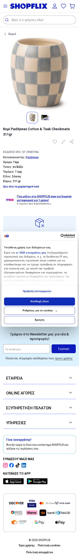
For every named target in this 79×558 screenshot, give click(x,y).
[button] (5, 6)
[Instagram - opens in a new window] (6, 465)
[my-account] (55, 6)
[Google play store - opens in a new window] (37, 481)
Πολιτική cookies (49, 545)
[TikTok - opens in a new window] (18, 465)
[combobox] (39, 19)
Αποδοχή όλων (39, 301)
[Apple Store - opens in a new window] (14, 481)
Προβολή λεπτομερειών (37, 291)
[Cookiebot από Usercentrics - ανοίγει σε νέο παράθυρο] (58, 236)
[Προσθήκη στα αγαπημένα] (55, 141)
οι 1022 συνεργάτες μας (31, 252)
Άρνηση (39, 319)
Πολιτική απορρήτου (39, 552)
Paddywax (32, 157)
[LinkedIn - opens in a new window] (24, 465)
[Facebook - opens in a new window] (12, 465)
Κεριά (12, 34)
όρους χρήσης (64, 358)
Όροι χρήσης (27, 545)
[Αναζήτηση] (7, 20)
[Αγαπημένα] (63, 6)
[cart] (72, 6)
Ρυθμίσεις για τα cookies (38, 310)
